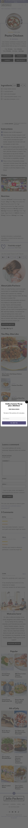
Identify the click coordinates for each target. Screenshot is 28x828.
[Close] (26, 402)
